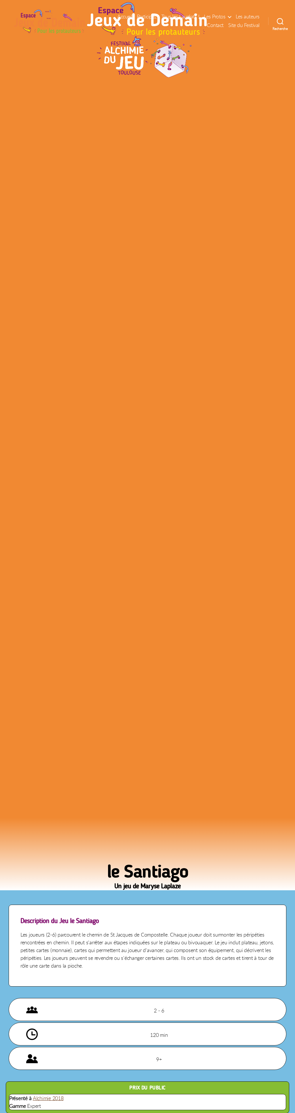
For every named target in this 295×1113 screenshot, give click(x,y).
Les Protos (214, 17)
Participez (147, 17)
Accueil (124, 17)
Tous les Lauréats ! (180, 17)
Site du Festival (244, 25)
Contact (215, 25)
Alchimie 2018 (48, 1098)
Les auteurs (248, 17)
